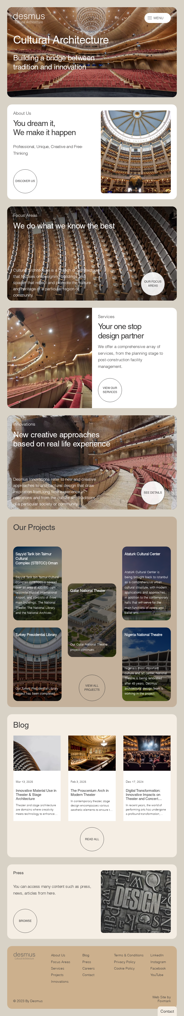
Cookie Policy (124, 968)
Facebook (158, 968)
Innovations (60, 981)
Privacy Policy (124, 962)
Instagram (158, 962)
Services (57, 968)
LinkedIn (157, 955)
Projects (57, 975)
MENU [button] (158, 18)
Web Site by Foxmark (161, 999)
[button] (150, 17)
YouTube (156, 975)
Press (86, 962)
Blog (85, 955)
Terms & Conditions (129, 955)
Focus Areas (60, 962)
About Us (58, 955)
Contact (88, 975)
